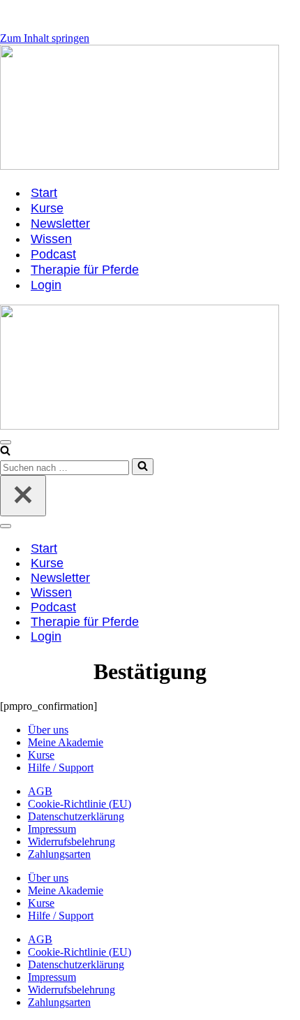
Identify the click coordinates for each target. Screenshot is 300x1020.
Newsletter (60, 224)
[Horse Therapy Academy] (150, 109)
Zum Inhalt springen (44, 38)
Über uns (48, 730)
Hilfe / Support (60, 767)
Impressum (52, 829)
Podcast (53, 254)
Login (46, 285)
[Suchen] (5, 452)
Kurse (47, 208)
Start (44, 193)
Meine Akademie (65, 742)
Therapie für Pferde (85, 270)
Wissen (51, 239)
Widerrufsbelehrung (71, 841)
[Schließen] (23, 495)
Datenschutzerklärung (76, 816)
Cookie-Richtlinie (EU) (79, 804)
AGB (40, 791)
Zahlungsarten (59, 854)
